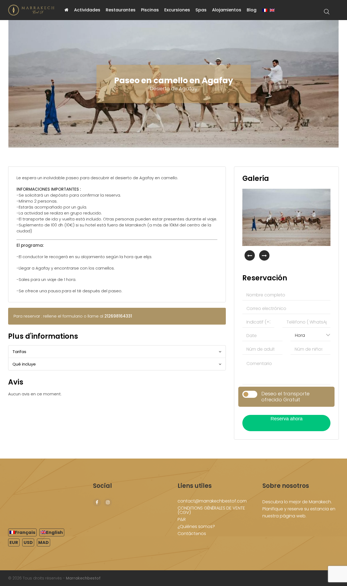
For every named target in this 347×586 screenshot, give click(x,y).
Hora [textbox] (300, 335)
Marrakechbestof (83, 578)
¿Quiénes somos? (196, 526)
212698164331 (118, 316)
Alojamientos (226, 10)
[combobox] (310, 335)
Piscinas (150, 10)
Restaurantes (121, 10)
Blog (251, 10)
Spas (201, 10)
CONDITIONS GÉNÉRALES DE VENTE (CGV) (211, 510)
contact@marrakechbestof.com (212, 501)
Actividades (87, 10)
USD (28, 542)
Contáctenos (192, 533)
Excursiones (177, 10)
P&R (182, 519)
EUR (13, 542)
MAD (43, 542)
